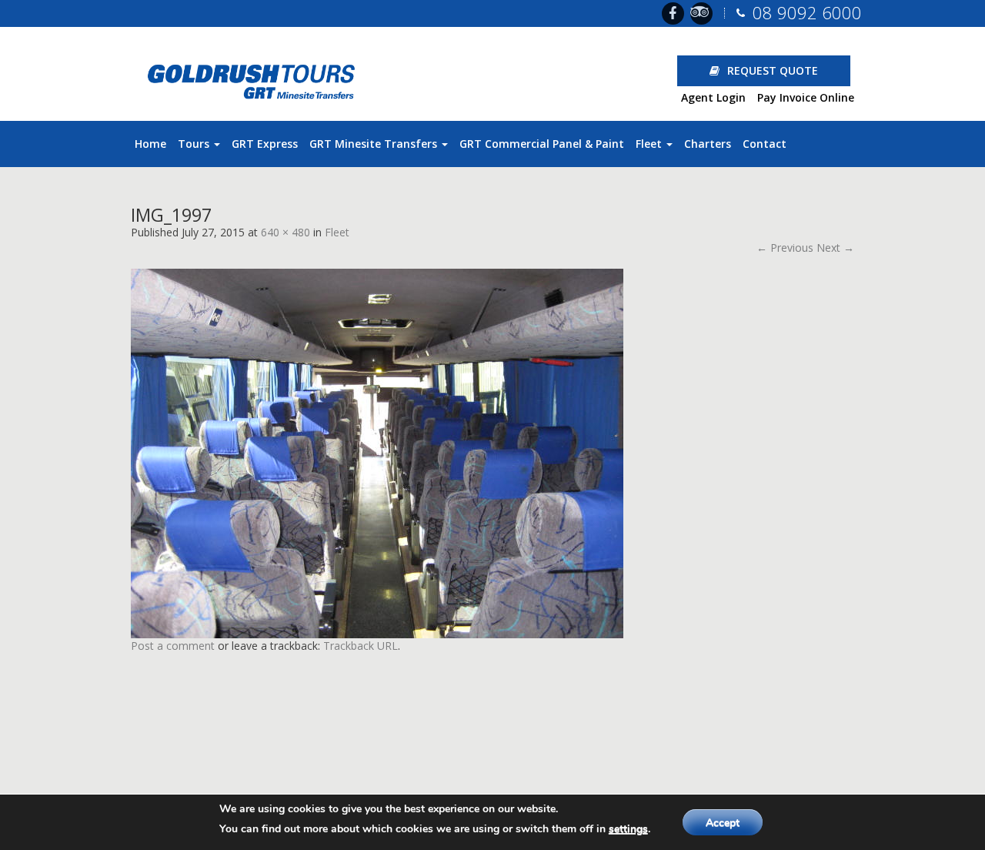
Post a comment (173, 645)
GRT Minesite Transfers (374, 143)
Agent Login (713, 97)
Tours (195, 143)
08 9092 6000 (807, 12)
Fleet (650, 143)
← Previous (784, 247)
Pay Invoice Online (805, 97)
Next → (835, 247)
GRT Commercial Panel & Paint (541, 143)
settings (628, 829)
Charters (707, 143)
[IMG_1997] (492, 447)
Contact (764, 143)
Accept (723, 822)
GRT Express (265, 143)
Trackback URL (360, 645)
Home (150, 143)
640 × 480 (285, 232)
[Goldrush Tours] (255, 78)
